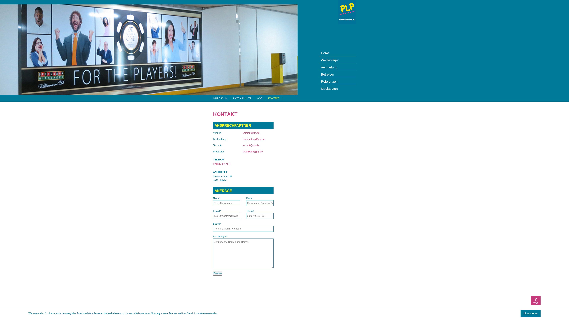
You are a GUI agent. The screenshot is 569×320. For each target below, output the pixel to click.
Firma (249, 198)
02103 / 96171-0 (221, 164)
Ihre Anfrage (220, 236)
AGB (259, 98)
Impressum (220, 98)
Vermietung (329, 67)
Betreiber (327, 74)
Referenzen (329, 81)
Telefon (250, 211)
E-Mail (217, 211)
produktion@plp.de (253, 151)
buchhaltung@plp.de (254, 139)
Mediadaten (329, 89)
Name (216, 198)
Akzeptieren (531, 313)
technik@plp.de (251, 145)
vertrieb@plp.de (251, 133)
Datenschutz (242, 98)
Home (325, 53)
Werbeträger (330, 60)
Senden (217, 273)
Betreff (217, 224)
